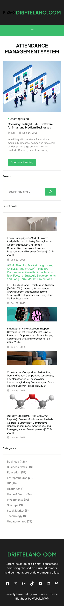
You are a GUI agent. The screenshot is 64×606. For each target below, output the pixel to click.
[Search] (50, 192)
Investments (15, 499)
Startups (12, 505)
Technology (14, 516)
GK (9, 483)
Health (11, 488)
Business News (17, 467)
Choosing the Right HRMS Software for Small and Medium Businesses (30, 125)
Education (13, 472)
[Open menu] (32, 30)
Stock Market (15, 510)
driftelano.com (38, 12)
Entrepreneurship (18, 478)
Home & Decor (16, 494)
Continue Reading (22, 163)
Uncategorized (19, 118)
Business (13, 461)
